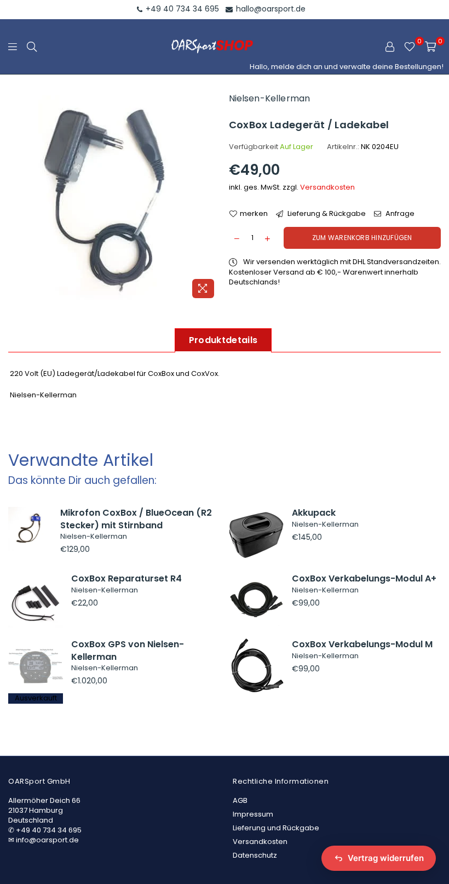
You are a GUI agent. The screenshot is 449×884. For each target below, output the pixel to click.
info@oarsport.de (47, 840)
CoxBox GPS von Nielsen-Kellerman (127, 650)
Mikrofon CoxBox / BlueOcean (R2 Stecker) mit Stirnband (136, 518)
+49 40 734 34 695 (181, 8)
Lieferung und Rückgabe (276, 828)
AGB (240, 800)
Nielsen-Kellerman (269, 98)
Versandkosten (327, 187)
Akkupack (314, 512)
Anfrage (399, 214)
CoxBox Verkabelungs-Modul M (362, 644)
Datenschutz (255, 855)
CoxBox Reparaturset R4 (126, 578)
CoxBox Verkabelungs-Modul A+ (364, 578)
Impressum (253, 814)
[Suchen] (32, 46)
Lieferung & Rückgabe (326, 214)
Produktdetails (223, 340)
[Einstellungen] (390, 46)
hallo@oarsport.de (270, 8)
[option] (114, 197)
